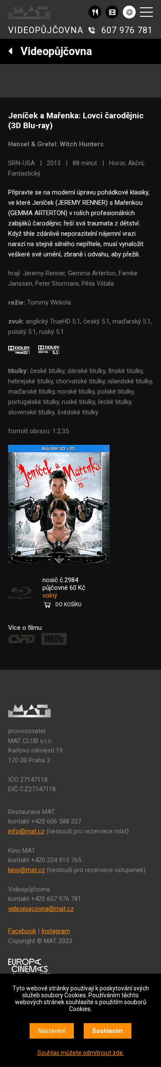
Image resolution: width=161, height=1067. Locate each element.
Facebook (22, 931)
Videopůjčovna (52, 51)
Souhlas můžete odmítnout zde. (80, 1052)
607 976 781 (127, 30)
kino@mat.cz (26, 870)
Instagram (55, 931)
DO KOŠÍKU (68, 604)
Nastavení (51, 1030)
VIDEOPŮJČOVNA (45, 30)
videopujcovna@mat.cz (41, 909)
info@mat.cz (26, 831)
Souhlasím (107, 1030)
